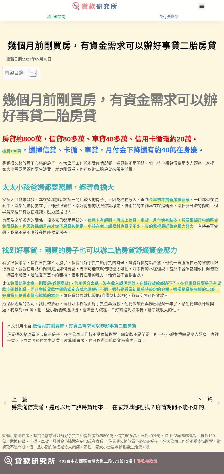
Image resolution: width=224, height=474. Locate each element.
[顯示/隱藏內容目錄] (31, 73)
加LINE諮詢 (56, 17)
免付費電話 (169, 17)
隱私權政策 (147, 461)
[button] (201, 6)
